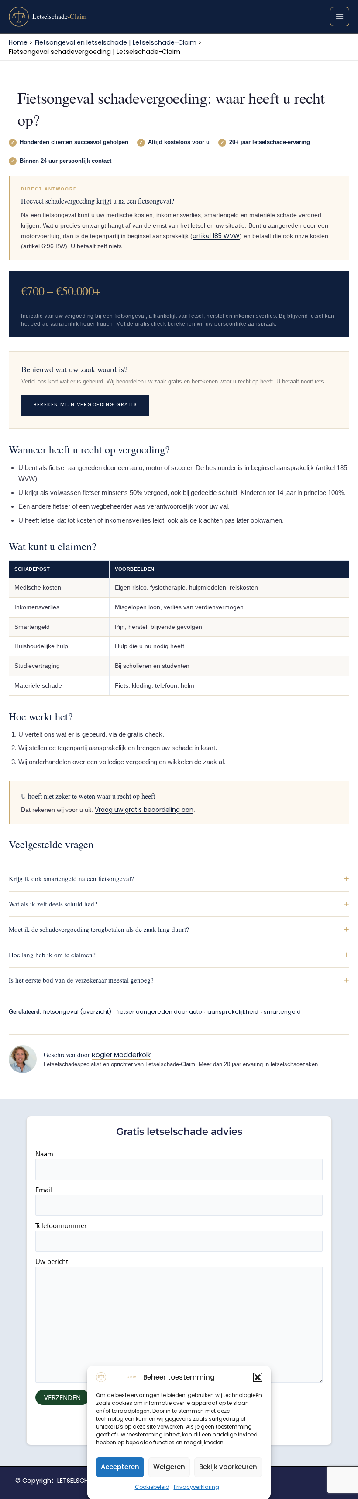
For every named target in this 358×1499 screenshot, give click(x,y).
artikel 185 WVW (216, 236)
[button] (257, 1377)
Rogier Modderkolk (121, 1054)
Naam (44, 1153)
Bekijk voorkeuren (228, 1466)
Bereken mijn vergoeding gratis (85, 404)
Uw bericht (51, 1261)
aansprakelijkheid (232, 1012)
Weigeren (169, 1466)
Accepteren (120, 1466)
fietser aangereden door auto (159, 1012)
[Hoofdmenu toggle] (339, 16)
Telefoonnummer (61, 1225)
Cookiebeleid (152, 1487)
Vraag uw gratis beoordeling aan (144, 809)
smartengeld (282, 1012)
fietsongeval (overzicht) (77, 1012)
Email (43, 1189)
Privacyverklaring (196, 1487)
